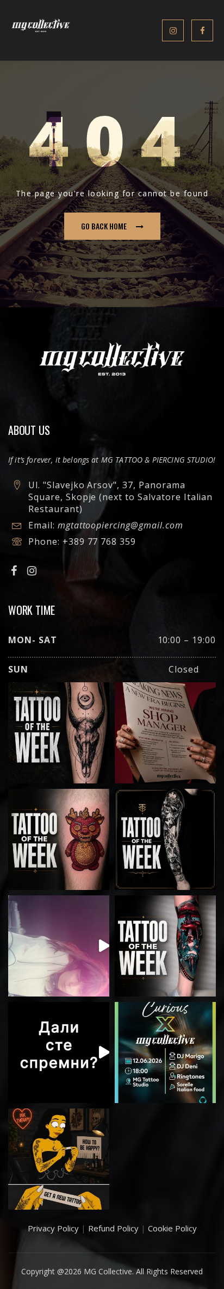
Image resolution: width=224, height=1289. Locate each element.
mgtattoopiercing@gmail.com (120, 525)
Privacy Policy (53, 1228)
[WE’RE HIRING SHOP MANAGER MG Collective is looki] (165, 732)
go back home (104, 226)
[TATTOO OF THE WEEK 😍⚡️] (165, 839)
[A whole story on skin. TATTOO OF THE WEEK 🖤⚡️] (165, 946)
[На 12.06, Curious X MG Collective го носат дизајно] (165, 1052)
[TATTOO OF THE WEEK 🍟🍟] (58, 839)
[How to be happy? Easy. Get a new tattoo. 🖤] (58, 1159)
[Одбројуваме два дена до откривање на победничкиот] (58, 1052)
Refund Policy (113, 1228)
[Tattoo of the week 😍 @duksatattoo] (58, 732)
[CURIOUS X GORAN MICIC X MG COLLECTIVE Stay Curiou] (58, 946)
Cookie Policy (172, 1228)
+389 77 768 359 (99, 541)
